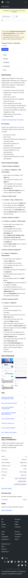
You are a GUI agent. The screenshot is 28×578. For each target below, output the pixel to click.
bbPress (4, 549)
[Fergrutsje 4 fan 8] (11, 386)
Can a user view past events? (9, 403)
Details (5, 55)
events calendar (22, 478)
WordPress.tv (5, 539)
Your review (4, 499)
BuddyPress (5, 551)
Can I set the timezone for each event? (7, 408)
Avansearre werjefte (6, 488)
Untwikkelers (4, 536)
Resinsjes (5, 58)
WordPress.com (6, 544)
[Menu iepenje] (25, 2)
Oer (2, 519)
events (16, 478)
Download (4, 49)
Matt (3, 546)
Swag (17, 539)
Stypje (4, 70)
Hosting (3, 524)
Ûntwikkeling (6, 66)
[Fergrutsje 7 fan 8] (24, 371)
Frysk (6, 558)
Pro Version (20, 119)
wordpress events (22, 481)
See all (25, 499)
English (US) (24, 475)
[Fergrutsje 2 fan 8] (11, 372)
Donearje (18, 536)
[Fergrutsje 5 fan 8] (24, 360)
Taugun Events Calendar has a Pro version (12, 127)
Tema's (16, 522)
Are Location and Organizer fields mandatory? (8, 413)
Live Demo (4, 119)
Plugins (16, 524)
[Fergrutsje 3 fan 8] (11, 380)
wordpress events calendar (20, 484)
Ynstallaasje (6, 62)
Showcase (17, 519)
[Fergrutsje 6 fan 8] (24, 365)
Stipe (2, 534)
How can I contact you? (7, 423)
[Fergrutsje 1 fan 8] (11, 360)
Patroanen (17, 527)
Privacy (3, 527)
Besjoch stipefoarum (6, 510)
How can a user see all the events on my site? (7, 397)
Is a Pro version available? (8, 427)
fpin (6, 45)
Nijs (2, 522)
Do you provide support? (8, 418)
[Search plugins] (16, 16)
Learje (3, 531)
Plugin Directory (5, 6)
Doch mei (17, 531)
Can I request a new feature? (9, 432)
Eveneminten (18, 534)
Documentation (12, 119)
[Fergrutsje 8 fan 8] (24, 377)
